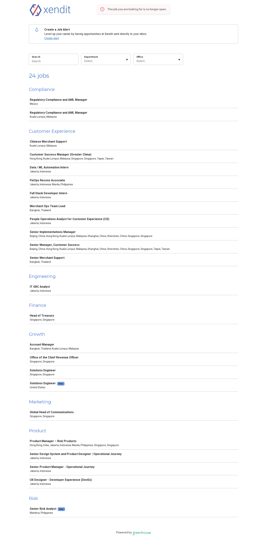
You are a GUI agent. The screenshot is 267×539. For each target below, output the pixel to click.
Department (91, 56)
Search (36, 56)
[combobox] (84, 61)
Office (139, 56)
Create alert (51, 38)
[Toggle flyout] (127, 59)
